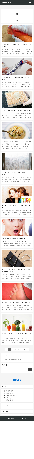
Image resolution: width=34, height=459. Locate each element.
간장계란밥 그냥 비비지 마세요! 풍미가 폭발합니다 (16, 141)
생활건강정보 (6, 2)
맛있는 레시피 (10, 395)
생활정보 (9, 393)
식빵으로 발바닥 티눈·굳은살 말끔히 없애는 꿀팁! (16, 302)
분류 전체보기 (9, 391)
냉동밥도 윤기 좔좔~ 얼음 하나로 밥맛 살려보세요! (16, 110)
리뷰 (8, 398)
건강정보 (9, 400)
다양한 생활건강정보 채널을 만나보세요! (14, 359)
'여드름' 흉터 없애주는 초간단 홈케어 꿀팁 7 (14, 238)
